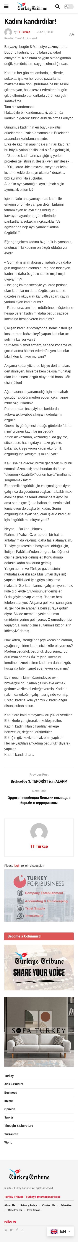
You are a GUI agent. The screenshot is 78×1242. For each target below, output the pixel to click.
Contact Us (48, 1205)
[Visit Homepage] (32, 6)
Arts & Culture (13, 1084)
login (17, 865)
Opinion (9, 1109)
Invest (8, 1101)
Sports (8, 1117)
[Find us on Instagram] (11, 1230)
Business (10, 1092)
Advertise (65, 1205)
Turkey (9, 1076)
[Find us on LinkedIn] (22, 1230)
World (8, 1142)
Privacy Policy (29, 1205)
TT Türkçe (23, 32)
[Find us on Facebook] (17, 1230)
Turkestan (11, 1134)
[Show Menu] (6, 6)
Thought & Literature (18, 1125)
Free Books (33, 1210)
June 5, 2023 (45, 32)
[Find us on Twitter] (5, 1230)
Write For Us (15, 1210)
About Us (9, 1205)
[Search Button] (57, 6)
